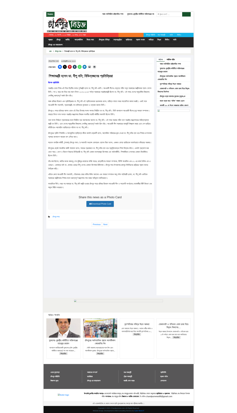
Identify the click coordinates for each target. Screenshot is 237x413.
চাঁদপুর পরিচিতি (150, 35)
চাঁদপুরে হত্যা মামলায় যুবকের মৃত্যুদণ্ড (172, 96)
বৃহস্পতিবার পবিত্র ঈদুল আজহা (170, 84)
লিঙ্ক (159, 39)
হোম (50, 51)
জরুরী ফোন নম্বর (129, 381)
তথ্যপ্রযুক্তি (117, 39)
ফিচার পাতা (90, 39)
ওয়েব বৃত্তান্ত (55, 372)
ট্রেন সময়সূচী (128, 376)
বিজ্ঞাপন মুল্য (54, 381)
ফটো (171, 35)
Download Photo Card (101, 204)
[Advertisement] (45, 5)
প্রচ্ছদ (50, 39)
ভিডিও (179, 35)
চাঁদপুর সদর (58, 51)
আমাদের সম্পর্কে (92, 372)
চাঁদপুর (58, 39)
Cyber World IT (139, 411)
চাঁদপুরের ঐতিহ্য (104, 39)
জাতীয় (67, 39)
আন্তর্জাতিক (79, 39)
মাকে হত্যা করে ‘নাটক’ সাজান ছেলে (171, 101)
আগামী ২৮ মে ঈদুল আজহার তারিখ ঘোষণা (173, 105)
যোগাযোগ (163, 381)
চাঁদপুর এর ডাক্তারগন (55, 45)
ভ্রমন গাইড (164, 376)
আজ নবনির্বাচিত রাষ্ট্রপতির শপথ (108, 14)
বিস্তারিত (63, 354)
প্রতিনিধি (163, 372)
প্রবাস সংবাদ (140, 39)
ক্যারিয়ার (90, 376)
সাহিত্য (151, 39)
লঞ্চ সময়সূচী (161, 35)
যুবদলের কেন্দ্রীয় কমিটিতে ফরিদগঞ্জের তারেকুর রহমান (140, 14)
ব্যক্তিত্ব (129, 39)
